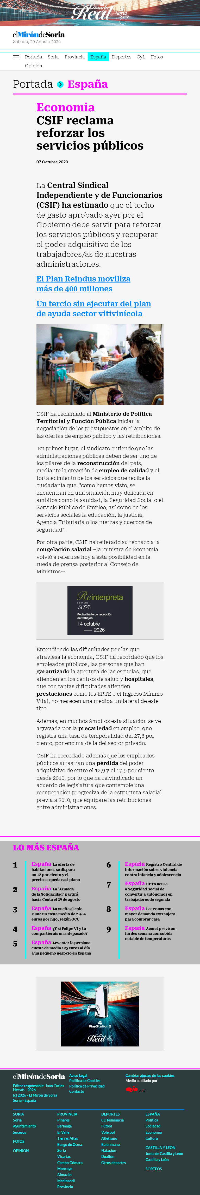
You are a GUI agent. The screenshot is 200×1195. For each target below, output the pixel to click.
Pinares (63, 1120)
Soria (53, 56)
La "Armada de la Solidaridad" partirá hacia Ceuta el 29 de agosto (56, 894)
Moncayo (64, 1168)
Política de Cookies (84, 1080)
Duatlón (107, 1156)
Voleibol (108, 1132)
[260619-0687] (100, 610)
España (98, 56)
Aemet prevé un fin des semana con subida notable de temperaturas (150, 934)
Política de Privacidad (87, 1086)
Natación (108, 1150)
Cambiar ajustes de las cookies (150, 1075)
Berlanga (64, 1126)
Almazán (64, 1174)
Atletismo (109, 1138)
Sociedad (153, 1126)
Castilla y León (161, 1147)
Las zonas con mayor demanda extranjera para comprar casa (150, 914)
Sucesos (19, 1132)
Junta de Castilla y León (164, 1153)
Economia (65, 107)
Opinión (33, 65)
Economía (154, 1132)
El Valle (63, 1132)
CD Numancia (112, 1120)
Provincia (75, 56)
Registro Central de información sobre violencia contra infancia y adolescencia (153, 869)
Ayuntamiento (24, 1126)
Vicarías (64, 1156)
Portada (33, 56)
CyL (141, 56)
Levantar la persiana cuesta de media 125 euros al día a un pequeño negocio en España (61, 948)
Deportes (121, 56)
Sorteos (154, 1169)
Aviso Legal (78, 1075)
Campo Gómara (70, 1162)
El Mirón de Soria (55, 34)
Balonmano (110, 1144)
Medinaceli (66, 1181)
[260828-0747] (100, 12)
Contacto (76, 1091)
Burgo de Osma (69, 1144)
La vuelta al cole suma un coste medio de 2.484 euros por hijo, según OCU (59, 914)
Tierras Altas (67, 1138)
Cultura (152, 1138)
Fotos (157, 56)
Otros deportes (113, 1162)
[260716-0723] (100, 1013)
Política (152, 1120)
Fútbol (106, 1126)
